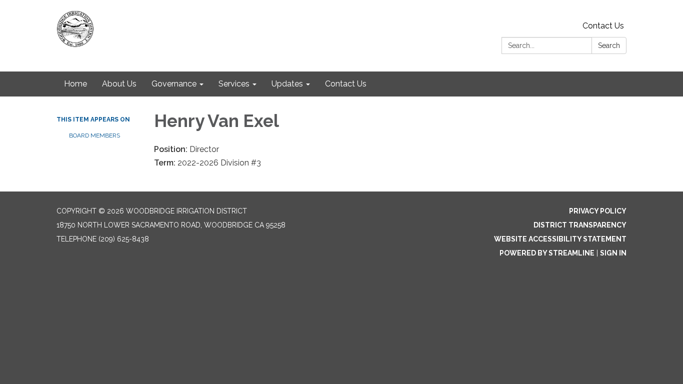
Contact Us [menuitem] (345, 83)
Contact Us (603, 25)
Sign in (613, 253)
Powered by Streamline (547, 253)
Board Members (94, 135)
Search (609, 46)
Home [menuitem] (75, 83)
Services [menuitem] (234, 83)
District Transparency (580, 225)
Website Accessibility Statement (560, 239)
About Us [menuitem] (119, 83)
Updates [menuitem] (287, 83)
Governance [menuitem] (174, 83)
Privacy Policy (597, 211)
